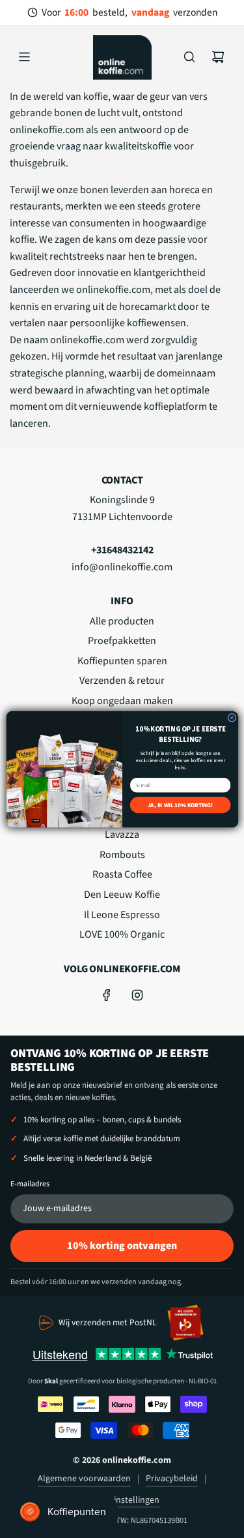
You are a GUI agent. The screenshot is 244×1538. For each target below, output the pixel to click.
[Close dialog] (231, 717)
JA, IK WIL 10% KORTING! (180, 805)
